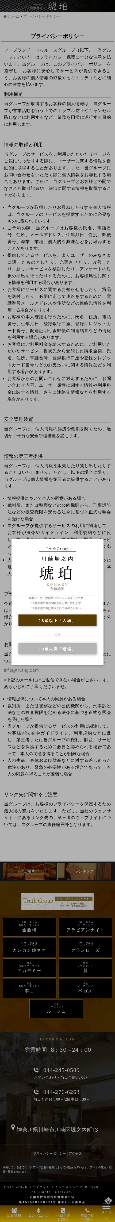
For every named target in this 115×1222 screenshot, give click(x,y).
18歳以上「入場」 (57, 620)
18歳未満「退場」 (57, 649)
